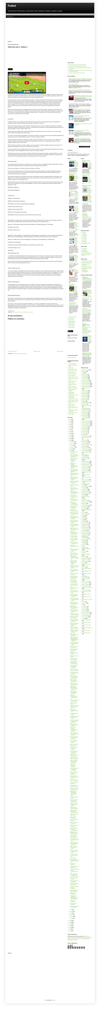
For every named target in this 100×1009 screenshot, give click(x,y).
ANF (83, 372)
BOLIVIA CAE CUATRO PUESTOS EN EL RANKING (74, 729)
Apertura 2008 (85, 375)
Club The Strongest (17, 14)
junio (71, 909)
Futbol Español (72, 325)
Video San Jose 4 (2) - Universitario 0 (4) (74, 789)
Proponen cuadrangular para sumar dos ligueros (74, 706)
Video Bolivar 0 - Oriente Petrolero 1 (74, 510)
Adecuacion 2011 (85, 369)
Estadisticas (84, 248)
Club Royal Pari (72, 269)
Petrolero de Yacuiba (86, 564)
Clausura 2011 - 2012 (86, 418)
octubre (71, 445)
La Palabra (77, 937)
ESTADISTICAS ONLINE (87, 261)
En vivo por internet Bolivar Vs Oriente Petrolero (74, 521)
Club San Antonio (85, 469)
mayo (71, 911)
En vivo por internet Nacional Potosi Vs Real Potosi (74, 843)
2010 (70, 925)
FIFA (83, 519)
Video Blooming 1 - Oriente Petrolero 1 (74, 808)
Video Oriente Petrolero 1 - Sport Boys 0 (74, 653)
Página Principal (37, 351)
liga (82, 546)
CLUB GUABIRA (85, 450)
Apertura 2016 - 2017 (86, 387)
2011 (70, 923)
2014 (70, 440)
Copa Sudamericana (41, 14)
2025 (70, 421)
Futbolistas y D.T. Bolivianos (72, 174)
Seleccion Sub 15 (85, 582)
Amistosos (84, 371)
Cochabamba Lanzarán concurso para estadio (74, 550)
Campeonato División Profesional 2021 (86, 409)
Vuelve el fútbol (73, 858)
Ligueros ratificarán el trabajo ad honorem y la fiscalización (80, 78)
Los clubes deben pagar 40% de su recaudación (73, 692)
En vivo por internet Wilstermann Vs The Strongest (74, 517)
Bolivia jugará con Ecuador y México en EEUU (74, 725)
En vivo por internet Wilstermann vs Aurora (73, 847)
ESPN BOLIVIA (85, 251)
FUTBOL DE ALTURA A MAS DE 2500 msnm (87, 354)
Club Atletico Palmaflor (86, 437)
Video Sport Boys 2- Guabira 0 (74, 783)
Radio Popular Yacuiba (73, 388)
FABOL (83, 515)
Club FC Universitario (86, 449)
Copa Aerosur (84, 489)
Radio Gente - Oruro (73, 370)
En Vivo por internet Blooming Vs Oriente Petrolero (74, 811)
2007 (70, 930)
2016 (70, 436)
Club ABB (84, 434)
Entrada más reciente (12, 351)
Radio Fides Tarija (72, 373)
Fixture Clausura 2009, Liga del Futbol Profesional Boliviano (81, 116)
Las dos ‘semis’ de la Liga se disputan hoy (74, 585)
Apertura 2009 (85, 377)
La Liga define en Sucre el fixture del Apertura (74, 488)
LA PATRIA (84, 237)
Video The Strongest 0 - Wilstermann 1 (74, 543)
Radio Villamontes (72, 386)
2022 (70, 426)
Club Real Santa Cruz (86, 464)
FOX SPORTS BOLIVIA (87, 253)
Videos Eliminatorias (86, 630)
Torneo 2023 (84, 607)
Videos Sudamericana (86, 632)
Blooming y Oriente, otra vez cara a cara (74, 780)
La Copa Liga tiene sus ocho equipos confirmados (74, 769)
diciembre (72, 441)
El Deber (84, 937)
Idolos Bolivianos (85, 533)
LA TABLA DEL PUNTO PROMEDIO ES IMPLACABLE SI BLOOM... (74, 465)
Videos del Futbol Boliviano (86, 175)
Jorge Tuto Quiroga (86, 195)
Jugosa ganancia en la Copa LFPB (74, 881)
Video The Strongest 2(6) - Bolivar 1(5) (74, 758)
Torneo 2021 (84, 606)
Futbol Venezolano (85, 531)
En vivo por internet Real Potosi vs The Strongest (74, 673)
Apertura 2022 (85, 396)
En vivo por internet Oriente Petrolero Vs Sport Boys (74, 733)
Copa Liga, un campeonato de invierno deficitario (74, 503)
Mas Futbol (84, 551)
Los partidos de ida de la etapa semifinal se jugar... (74, 643)
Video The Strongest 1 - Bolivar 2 (74, 826)
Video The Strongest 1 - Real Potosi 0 (74, 701)
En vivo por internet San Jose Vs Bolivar (73, 741)
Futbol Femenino (85, 527)
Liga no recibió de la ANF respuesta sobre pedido (74, 761)
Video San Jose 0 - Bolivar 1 (73, 703)
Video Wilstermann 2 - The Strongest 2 (74, 500)
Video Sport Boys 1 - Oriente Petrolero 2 (74, 684)
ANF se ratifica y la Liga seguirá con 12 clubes (74, 570)
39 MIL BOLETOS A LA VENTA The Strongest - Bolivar (74, 875)
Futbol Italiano (71, 327)
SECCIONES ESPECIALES (85, 577)
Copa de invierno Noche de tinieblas (74, 554)
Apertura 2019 (85, 393)
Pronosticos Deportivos (86, 568)
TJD (83, 604)
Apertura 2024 (85, 398)
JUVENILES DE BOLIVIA (85, 543)
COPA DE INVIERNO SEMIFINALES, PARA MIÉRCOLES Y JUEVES (74, 639)
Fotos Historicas (85, 522)
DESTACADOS (85, 500)
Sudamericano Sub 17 (86, 594)
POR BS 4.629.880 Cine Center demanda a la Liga (74, 829)
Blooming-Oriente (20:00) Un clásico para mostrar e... (74, 833)
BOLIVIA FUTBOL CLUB (87, 262)
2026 (70, 419)
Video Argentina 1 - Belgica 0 (73, 894)
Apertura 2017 (85, 390)
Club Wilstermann (73, 222)
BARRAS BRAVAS (86, 402)
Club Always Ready (73, 237)
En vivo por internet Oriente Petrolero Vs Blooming (74, 777)
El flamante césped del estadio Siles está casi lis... (74, 566)
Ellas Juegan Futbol (86, 335)
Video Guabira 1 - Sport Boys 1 (73, 817)
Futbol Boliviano (72, 160)
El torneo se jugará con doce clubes (73, 536)
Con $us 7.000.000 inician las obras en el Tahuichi (74, 620)
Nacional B (84, 308)
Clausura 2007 (85, 412)
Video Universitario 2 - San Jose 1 (74, 815)
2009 (70, 927)
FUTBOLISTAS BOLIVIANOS (85, 271)
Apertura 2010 (85, 378)
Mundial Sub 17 (85, 559)
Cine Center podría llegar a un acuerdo (74, 628)
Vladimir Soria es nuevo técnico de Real (82, 109)
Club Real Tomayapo (86, 465)
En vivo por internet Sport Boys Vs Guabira (73, 804)
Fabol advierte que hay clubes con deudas (74, 614)
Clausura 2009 (85, 415)
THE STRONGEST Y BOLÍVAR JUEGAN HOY (74, 860)
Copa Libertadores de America (29, 14)
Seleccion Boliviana (86, 578)
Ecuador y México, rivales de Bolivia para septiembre (74, 677)
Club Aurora (84, 440)
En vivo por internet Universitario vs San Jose (74, 839)
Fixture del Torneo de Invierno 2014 (74, 884)
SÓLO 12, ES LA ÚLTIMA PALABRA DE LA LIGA (74, 492)
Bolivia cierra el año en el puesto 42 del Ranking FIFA (79, 90)
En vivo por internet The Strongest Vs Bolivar (74, 851)
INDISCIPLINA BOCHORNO (85, 537)
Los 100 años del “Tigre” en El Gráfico (81, 138)
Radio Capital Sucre (73, 363)
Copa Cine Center (85, 492)
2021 (70, 428)
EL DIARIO (84, 240)
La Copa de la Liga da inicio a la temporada (74, 887)
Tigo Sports (84, 603)
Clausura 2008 (85, 413)
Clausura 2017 (85, 427)
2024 (70, 422)
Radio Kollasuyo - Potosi (73, 400)
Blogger (53, 1000)
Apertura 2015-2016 (86, 386)
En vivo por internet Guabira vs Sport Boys (73, 855)
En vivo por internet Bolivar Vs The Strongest (73, 773)
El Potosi (73, 938)
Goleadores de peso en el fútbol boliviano (74, 748)
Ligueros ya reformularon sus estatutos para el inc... (73, 697)
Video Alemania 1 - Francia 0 (73, 904)
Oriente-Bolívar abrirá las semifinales (74, 617)
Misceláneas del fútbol (86, 266)
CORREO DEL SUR (86, 243)
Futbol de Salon (85, 525)
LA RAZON (84, 234)
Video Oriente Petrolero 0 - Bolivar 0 (74, 546)
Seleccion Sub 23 (85, 590)
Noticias (83, 562)
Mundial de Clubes (85, 558)
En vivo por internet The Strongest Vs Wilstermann (74, 577)
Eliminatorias (54, 14)
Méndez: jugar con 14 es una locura (74, 647)
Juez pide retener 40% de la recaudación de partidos (74, 721)
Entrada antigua (60, 351)
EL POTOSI (84, 238)
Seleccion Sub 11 (85, 581)
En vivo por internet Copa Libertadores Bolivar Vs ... (74, 470)
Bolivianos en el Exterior (87, 405)
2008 (70, 929)
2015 (70, 438)
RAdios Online (71, 382)
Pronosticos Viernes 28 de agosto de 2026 (77, 64)
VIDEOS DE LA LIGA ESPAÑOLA (86, 265)
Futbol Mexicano (72, 322)
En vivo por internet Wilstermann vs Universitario (73, 666)
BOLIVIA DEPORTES (86, 290)
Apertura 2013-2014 (86, 383)
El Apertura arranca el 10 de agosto (74, 755)
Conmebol (84, 487)
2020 (70, 429)
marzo (71, 914)
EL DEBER (84, 241)
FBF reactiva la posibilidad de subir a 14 (74, 710)
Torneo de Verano (85, 615)
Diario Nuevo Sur (71, 939)
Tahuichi (83, 601)
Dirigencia (48, 14)
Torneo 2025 (84, 609)
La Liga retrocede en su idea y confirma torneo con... (74, 539)
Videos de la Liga (72, 357)
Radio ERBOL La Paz (73, 412)
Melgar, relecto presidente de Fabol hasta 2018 (74, 634)
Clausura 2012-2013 (86, 421)
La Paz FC (84, 544)
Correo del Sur (78, 938)
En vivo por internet (72, 316)
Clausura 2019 (85, 430)
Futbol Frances (72, 318)
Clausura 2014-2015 (86, 424)
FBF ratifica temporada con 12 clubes (74, 907)
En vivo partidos (72, 375)
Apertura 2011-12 (85, 380)
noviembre (72, 443)
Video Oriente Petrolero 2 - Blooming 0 (73, 765)
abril (71, 913)
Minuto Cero (71, 367)
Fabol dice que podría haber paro (74, 574)
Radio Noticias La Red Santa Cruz (73, 411)
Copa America (85, 490)
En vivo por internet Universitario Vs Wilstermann (73, 752)
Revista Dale (71, 414)
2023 (70, 424)
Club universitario (85, 479)
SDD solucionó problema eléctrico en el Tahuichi (74, 533)
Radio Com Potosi (72, 372)
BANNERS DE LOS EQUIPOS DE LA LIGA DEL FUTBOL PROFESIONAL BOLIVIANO (82, 96)
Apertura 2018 (85, 392)
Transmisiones (10, 16)
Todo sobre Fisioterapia (84, 214)
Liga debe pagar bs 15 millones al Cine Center (74, 717)
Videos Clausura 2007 (86, 622)
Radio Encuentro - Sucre (73, 394)
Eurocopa (84, 512)
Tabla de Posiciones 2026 (80, 14)
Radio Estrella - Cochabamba (72, 397)
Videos (31, 312)
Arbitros (83, 401)
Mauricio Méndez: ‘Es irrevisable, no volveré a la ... (74, 507)
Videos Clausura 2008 (86, 625)
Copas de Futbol (72, 302)
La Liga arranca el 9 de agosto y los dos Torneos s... (74, 482)
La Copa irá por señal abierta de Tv (74, 867)
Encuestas (84, 508)
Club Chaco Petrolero (86, 444)
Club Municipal (85, 457)
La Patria (72, 937)
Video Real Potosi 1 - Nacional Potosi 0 (74, 786)
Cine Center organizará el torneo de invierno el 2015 (74, 599)
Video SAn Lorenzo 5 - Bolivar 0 (74, 588)
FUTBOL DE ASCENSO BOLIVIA (86, 278)
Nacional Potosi (85, 561)
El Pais (81, 937)
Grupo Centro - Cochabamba (71, 393)
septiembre (72, 447)
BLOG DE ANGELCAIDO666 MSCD (86, 325)
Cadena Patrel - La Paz (73, 398)
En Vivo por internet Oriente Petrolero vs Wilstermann (74, 455)
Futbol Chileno (71, 324)
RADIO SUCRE (72, 404)
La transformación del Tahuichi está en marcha (74, 611)
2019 (70, 431)
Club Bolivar (9, 14)
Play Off (83, 566)
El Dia (76, 939)
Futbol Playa (84, 530)
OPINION (84, 232)
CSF (83, 499)
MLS (83, 552)
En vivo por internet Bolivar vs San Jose (74, 670)
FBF (60, 14)
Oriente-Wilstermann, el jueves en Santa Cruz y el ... (74, 513)
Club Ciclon (84, 446)
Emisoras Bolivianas (73, 381)
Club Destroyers (85, 447)
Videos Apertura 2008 (86, 619)
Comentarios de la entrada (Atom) (20, 353)
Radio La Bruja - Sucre (73, 376)
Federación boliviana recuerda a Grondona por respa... (74, 460)
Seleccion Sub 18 (85, 585)
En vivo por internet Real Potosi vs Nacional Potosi (73, 800)
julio (71, 450)
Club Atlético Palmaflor (71, 285)
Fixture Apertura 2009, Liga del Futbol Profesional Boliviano (81, 131)
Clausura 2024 (85, 433)
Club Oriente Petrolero (86, 458)
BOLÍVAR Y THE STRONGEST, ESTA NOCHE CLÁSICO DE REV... (73, 793)
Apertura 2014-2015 (86, 384)
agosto (71, 448)
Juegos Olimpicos (85, 539)
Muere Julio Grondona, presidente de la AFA (74, 474)
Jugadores (84, 540)
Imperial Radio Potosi (73, 369)
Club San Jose (20, 312)
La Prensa (86, 936)
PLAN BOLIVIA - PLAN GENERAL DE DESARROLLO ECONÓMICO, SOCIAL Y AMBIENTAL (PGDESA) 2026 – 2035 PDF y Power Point (87, 330)
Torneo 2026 (89, 14)
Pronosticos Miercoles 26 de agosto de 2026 (77, 66)
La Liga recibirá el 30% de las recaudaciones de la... (74, 871)
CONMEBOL (84, 250)
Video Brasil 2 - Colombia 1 (73, 901)
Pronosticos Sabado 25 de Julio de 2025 (77, 72)
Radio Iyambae (72, 406)
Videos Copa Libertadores (87, 627)
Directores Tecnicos (86, 502)
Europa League (85, 513)
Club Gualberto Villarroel (87, 452)
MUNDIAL (71, 14)
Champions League (86, 410)
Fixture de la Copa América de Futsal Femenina (90, 339)
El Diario (88, 937)
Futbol (12, 5)
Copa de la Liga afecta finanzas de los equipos (74, 624)
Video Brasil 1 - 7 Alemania (73, 864)
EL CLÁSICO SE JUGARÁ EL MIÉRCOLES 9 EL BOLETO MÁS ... (74, 897)
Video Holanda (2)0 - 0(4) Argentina (74, 836)
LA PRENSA (84, 235)
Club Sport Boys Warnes (87, 472)
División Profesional (86, 505)
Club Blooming (85, 441)
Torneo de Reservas (86, 613)
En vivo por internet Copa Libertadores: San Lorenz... (74, 595)
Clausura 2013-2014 (86, 422)
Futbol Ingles (71, 319)
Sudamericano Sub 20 (86, 596)
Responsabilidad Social (86, 571)
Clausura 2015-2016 (86, 425)
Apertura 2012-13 (85, 381)
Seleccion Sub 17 (85, 584)
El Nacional (87, 938)
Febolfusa (84, 518)
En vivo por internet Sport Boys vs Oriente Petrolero (73, 662)
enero (71, 918)
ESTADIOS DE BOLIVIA (87, 509)
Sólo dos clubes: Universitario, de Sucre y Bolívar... (74, 581)
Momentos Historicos (86, 554)
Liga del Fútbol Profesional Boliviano (86, 548)
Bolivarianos (84, 404)
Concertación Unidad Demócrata (86, 186)
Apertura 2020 (85, 395)
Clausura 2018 (85, 428)
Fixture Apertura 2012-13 (73, 84)
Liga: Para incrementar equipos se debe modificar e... (74, 631)
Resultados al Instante (86, 573)
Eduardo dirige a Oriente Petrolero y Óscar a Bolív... (74, 607)
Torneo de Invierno (26, 312)
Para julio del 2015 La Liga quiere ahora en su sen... (74, 525)
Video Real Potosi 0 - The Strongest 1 (74, 659)
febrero (71, 916)
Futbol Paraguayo (85, 528)
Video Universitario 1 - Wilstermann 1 (74, 745)
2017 (70, 435)
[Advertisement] (48, 29)
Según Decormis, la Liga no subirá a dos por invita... (74, 529)
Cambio (83, 938)
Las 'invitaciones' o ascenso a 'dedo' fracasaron (73, 496)
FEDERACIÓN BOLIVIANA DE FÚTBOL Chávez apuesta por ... (74, 688)
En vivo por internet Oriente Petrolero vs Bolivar (74, 591)
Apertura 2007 (85, 374)
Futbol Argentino (72, 321)
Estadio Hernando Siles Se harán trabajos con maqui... (73, 562)
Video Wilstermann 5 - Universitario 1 (74, 650)
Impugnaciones (85, 534)
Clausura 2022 (85, 431)
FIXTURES (65, 14)
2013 (70, 920)
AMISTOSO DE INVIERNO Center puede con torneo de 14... (74, 557)
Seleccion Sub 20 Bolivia (87, 587)
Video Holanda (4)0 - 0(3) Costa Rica (74, 891)
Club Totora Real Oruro (86, 477)
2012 (70, 922)
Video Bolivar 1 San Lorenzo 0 (74, 452)
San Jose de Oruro (73, 255)
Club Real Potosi (85, 462)
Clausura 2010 (85, 416)
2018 (70, 433)
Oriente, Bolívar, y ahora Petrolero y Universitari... (74, 680)
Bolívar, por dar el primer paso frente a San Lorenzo (74, 603)
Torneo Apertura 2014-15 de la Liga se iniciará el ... (74, 478)
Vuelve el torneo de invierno (73, 878)
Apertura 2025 (85, 399)
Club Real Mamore (85, 461)
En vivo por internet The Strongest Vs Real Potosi (74, 737)
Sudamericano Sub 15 (86, 591)
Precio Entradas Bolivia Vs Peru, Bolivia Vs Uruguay (79, 103)
